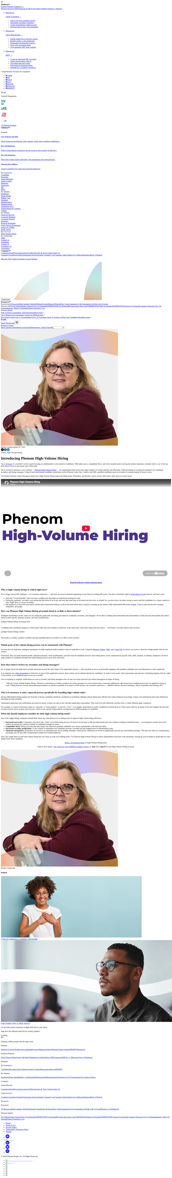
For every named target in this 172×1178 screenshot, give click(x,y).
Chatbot (41, 1057)
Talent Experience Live (36, 308)
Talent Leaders (6, 181)
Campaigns (58, 1057)
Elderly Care (5, 198)
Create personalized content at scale (23, 25)
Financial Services (7, 215)
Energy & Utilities (7, 227)
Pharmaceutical (6, 204)
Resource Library (7, 325)
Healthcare (5, 194)
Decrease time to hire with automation (24, 27)
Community (73, 304)
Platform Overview (8, 1050)
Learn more (5, 299)
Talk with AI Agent (101, 304)
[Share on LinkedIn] (8, 450)
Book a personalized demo (74, 743)
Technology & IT (7, 206)
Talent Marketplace (31, 1057)
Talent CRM (49, 1057)
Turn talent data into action (20, 63)
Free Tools (65, 304)
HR (2, 188)
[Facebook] (7, 1138)
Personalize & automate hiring (21, 65)
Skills (3, 238)
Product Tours (26, 306)
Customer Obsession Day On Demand (142, 1117)
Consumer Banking (8, 217)
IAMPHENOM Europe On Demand (126, 306)
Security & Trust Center (43, 253)
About (11, 253)
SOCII (9, 80)
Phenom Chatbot (99, 649)
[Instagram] (7, 1152)
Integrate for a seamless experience (23, 68)
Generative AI (6, 246)
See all (3, 92)
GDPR (9, 76)
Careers (24, 253)
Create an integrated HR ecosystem (23, 59)
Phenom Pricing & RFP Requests (13, 9)
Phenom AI (81, 1050)
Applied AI (5, 240)
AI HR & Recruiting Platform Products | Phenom (44, 9)
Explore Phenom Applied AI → (12, 7)
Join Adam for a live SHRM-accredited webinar (71, 747)
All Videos (17, 306)
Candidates (5, 175)
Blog (21, 304)
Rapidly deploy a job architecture (22, 41)
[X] (10, 1140)
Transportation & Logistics (11, 209)
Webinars (38, 304)
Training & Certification (75, 255)
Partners (87, 255)
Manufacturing (6, 202)
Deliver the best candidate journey (22, 21)
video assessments (21, 673)
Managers (4, 183)
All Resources (14, 304)
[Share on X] (2, 450)
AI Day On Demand (39, 306)
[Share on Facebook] (5, 450)
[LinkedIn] (7, 1144)
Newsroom (17, 253)
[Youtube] (7, 1148)
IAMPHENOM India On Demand (99, 306)
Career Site (118, 649)
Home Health (6, 196)
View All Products (85, 1057)
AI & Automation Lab (85, 304)
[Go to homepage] (86, 2)
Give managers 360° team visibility (23, 47)
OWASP (10, 84)
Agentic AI (5, 244)
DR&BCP (11, 88)
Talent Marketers (7, 179)
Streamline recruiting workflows (22, 23)
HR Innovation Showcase (77, 306)
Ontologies (5, 242)
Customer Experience (9, 255)
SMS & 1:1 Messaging (70, 1057)
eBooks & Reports (54, 304)
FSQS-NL (11, 86)
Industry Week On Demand (17, 308)
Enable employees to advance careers (24, 39)
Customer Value (60, 255)
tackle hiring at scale (138, 594)
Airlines (4, 211)
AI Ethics (30, 253)
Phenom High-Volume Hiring (46, 470)
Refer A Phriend (96, 255)
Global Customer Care (46, 255)
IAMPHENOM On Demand (57, 306)
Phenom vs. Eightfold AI (110, 1109)
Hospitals (4, 200)
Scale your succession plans (20, 45)
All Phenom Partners (8, 125)
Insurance (4, 221)
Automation (5, 249)
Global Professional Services (27, 255)
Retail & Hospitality (8, 223)
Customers (5, 253)
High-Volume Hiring (8, 234)
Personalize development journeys (22, 43)
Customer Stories (29, 304)
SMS (108, 649)
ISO (8, 78)
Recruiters (4, 177)
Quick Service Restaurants (10, 225)
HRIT (3, 190)
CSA (9, 82)
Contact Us (56, 253)
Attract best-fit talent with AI (20, 61)
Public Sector (6, 230)
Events (44, 304)
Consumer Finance (8, 219)
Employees (5, 185)
